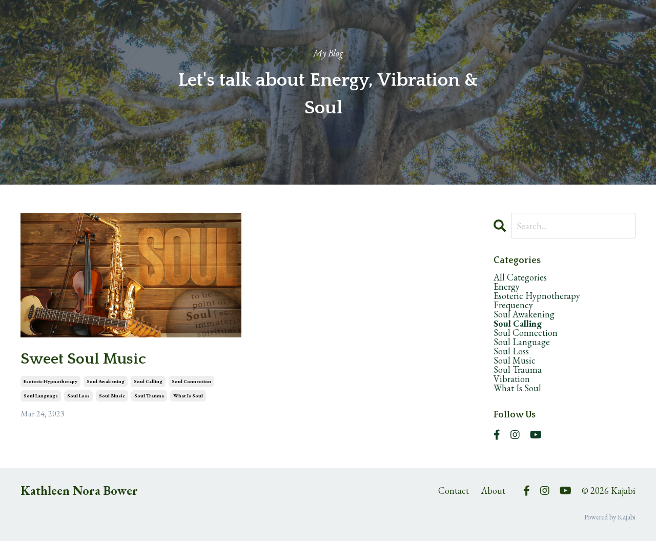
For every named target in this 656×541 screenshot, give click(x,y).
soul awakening (106, 381)
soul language (41, 395)
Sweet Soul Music (83, 359)
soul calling (148, 381)
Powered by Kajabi (610, 517)
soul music (112, 395)
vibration (512, 379)
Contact (453, 490)
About (493, 490)
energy (507, 286)
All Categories (520, 277)
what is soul (188, 395)
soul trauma (149, 395)
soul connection (191, 381)
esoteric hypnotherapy (50, 381)
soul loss (78, 395)
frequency (513, 305)
